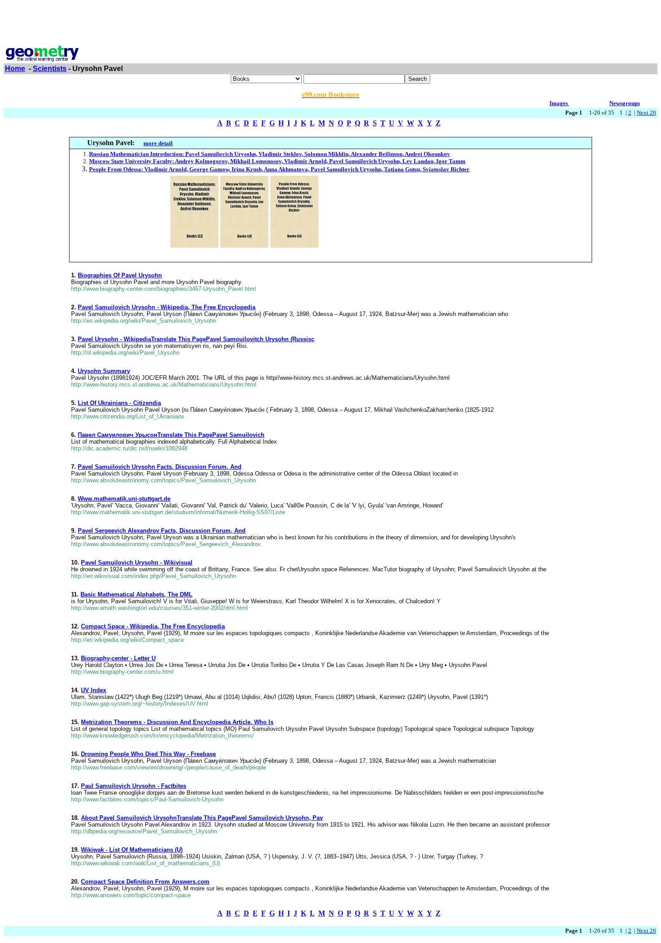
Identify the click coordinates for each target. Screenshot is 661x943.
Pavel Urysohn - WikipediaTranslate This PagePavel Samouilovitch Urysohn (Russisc (196, 339)
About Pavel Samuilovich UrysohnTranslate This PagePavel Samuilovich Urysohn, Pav (202, 817)
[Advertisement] (330, 24)
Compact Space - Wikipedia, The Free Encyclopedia (153, 626)
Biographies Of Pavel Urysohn (120, 275)
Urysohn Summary (104, 371)
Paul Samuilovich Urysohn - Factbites (133, 786)
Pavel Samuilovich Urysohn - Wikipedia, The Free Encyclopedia (166, 307)
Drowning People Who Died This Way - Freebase (148, 754)
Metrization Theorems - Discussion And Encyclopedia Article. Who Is (177, 722)
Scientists (50, 68)
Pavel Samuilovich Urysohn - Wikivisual (136, 562)
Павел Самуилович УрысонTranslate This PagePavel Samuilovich (171, 434)
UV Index (93, 690)
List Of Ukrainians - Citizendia (119, 403)
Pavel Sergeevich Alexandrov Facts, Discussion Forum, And (162, 530)
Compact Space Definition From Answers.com (145, 881)
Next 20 (646, 112)
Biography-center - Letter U (118, 658)
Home (15, 68)
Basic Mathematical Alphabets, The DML (136, 594)
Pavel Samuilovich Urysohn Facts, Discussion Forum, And (159, 466)
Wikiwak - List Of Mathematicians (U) (132, 849)
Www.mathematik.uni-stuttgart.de (124, 498)
